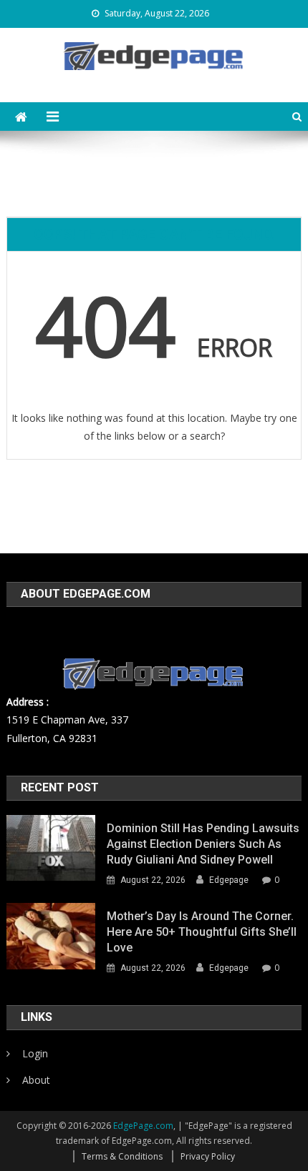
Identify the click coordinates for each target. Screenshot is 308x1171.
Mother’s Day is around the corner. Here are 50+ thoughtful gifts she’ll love (202, 931)
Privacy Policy (208, 1156)
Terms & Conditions (122, 1156)
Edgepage (229, 880)
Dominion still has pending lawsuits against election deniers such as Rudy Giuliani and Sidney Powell (203, 843)
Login (35, 1053)
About (36, 1080)
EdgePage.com (143, 1126)
